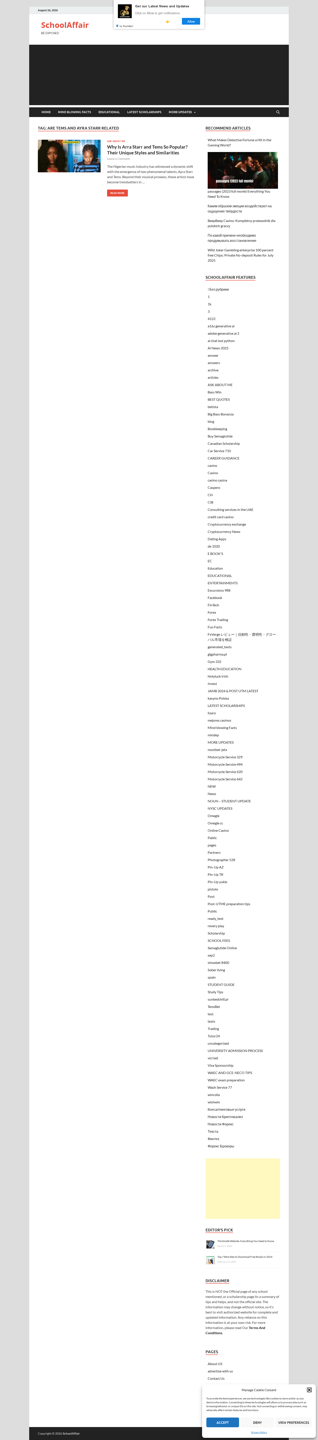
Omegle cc (215, 823)
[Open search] (278, 112)
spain (212, 977)
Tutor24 (214, 1036)
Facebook (215, 598)
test (211, 1014)
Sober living (216, 970)
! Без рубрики (218, 289)
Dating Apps (217, 539)
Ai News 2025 (218, 348)
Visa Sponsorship (220, 1065)
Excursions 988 (219, 590)
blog (211, 421)
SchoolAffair (65, 25)
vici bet (213, 1058)
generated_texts (220, 647)
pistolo (213, 889)
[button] (309, 1390)
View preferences (293, 1422)
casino (212, 465)
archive (213, 370)
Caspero (214, 487)
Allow (191, 21)
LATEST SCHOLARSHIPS (144, 112)
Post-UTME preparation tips (229, 904)
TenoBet (214, 1006)
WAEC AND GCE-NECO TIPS (230, 1073)
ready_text (215, 918)
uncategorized (218, 1043)
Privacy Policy (259, 1432)
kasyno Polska (218, 698)
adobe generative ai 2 (223, 333)
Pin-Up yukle (217, 882)
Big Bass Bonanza (221, 414)
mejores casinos (219, 720)
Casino (213, 473)
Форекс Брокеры (221, 1146)
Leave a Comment (118, 158)
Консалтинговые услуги (226, 1109)
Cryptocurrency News (224, 531)
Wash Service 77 (220, 1087)
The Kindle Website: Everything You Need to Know (245, 1241)
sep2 (211, 955)
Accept (223, 1422)
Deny (257, 1422)
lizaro (212, 713)
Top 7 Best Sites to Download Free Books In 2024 (244, 1256)
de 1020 (214, 546)
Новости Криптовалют (225, 1117)
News (212, 794)
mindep (213, 735)
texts (211, 1021)
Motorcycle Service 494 (225, 764)
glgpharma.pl (217, 654)
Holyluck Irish (218, 676)
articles (213, 377)
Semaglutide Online (222, 948)
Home (46, 112)
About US (215, 1364)
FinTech (213, 605)
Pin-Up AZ (216, 867)
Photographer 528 (221, 860)
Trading (213, 1029)
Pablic (212, 838)
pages (212, 845)
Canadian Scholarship (224, 443)
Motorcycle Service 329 (225, 757)
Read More (116, 192)
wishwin (214, 1102)
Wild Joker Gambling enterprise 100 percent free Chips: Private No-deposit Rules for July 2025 (240, 255)
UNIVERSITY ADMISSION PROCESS (235, 1051)
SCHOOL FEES (219, 940)
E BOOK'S (215, 553)
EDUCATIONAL (109, 112)
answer (213, 355)
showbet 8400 (218, 962)
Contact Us (216, 1378)
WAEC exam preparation (226, 1080)
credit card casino (221, 517)
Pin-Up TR (215, 874)
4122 (211, 319)
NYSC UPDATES (220, 808)
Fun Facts (215, 627)
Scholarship (216, 933)
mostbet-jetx (217, 750)
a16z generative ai (221, 326)
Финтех (213, 1139)
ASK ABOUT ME (116, 141)
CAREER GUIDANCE (223, 458)
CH (210, 495)
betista (213, 407)
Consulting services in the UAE (230, 509)
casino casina (217, 480)
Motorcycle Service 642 (225, 779)
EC (210, 561)
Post (211, 896)
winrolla (214, 1095)
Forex (212, 612)
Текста (213, 1131)
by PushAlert (126, 26)
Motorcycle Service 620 (225, 772)
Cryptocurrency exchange (227, 524)
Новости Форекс (221, 1124)
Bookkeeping (217, 429)
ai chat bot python (221, 341)
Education (215, 568)
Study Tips (215, 992)
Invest (212, 683)
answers (214, 363)
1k (209, 304)
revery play (216, 926)
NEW (212, 786)
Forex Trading (218, 620)
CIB (210, 502)
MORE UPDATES (180, 112)
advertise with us (220, 1371)
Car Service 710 (219, 451)
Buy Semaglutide (220, 436)
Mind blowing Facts (74, 112)
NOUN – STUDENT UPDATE (229, 801)
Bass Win (215, 392)
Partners (214, 852)
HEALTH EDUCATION (224, 669)
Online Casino (218, 830)
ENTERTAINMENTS (223, 583)
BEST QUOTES (219, 399)
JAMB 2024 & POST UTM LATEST (233, 691)
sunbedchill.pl (218, 999)
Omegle (213, 816)
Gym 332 (214, 661)
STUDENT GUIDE (221, 984)
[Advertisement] (159, 75)
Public (212, 911)
